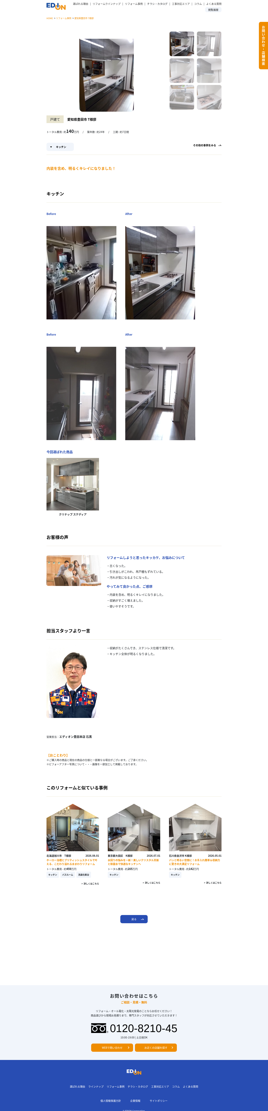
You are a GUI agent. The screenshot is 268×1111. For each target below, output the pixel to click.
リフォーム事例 (134, 3)
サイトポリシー (159, 1100)
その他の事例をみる (204, 145)
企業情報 (135, 1100)
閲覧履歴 (213, 9)
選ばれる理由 (80, 3)
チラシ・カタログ (138, 1086)
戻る (134, 919)
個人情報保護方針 (110, 1100)
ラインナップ (96, 1086)
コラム (198, 3)
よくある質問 (214, 3)
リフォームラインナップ (107, 3)
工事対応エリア (181, 3)
